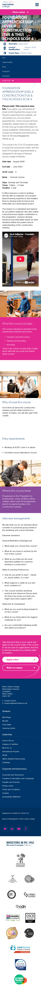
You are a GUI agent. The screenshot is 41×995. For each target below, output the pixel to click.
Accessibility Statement (11, 797)
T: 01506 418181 (9, 701)
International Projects (10, 751)
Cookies (5, 793)
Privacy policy (7, 786)
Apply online (12, 659)
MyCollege (6, 717)
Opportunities (7, 62)
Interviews (6, 76)
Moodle (5, 721)
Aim (3, 58)
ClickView (6, 762)
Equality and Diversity (11, 782)
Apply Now (6, 80)
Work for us (7, 748)
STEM (4, 755)
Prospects (5, 71)
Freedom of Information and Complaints (18, 778)
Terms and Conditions (11, 789)
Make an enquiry (14, 667)
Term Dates (6, 724)
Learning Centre (8, 728)
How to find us (8, 740)
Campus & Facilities (10, 744)
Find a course (19, 12)
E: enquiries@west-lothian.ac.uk (14, 703)
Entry (4, 67)
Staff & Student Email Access (13, 759)
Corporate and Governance (13, 775)
